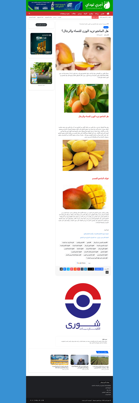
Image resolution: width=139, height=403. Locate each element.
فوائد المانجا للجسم (69, 248)
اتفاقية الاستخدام (32, 17)
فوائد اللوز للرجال (102, 248)
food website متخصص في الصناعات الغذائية (101, 385)
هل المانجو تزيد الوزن (89, 255)
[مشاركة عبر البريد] (61, 269)
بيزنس (80, 13)
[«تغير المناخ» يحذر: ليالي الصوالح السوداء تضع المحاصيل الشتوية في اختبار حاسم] (79, 360)
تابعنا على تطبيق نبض (41, 24)
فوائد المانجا (80, 248)
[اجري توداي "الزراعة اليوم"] (98, 5)
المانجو (88, 242)
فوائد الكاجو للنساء (64, 245)
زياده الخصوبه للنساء (102, 245)
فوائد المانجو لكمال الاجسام (90, 251)
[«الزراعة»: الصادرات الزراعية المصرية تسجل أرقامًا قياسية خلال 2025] (59, 360)
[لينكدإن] (85, 269)
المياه (85, 13)
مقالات (74, 13)
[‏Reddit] (75, 269)
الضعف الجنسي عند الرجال (100, 242)
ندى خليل (105, 34)
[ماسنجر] (64, 269)
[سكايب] (68, 269)
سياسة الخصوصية (48, 17)
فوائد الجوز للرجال (89, 245)
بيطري (91, 13)
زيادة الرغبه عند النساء (67, 242)
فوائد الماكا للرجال (90, 248)
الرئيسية (105, 24)
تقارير (102, 13)
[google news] (29, 400)
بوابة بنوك (109, 390)
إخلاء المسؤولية (40, 17)
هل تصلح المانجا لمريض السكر (73, 255)
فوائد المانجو (104, 251)
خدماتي (100, 24)
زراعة (97, 13)
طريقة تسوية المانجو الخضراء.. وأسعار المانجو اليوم (96, 233)
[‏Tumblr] (82, 269)
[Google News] (81, 263)
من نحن (54, 17)
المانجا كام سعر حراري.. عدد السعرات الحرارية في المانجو (94, 237)
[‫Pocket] (71, 269)
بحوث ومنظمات (65, 13)
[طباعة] (107, 272)
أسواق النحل (108, 387)
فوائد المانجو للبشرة (76, 251)
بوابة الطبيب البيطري (106, 392)
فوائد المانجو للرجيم (102, 255)
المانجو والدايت (80, 242)
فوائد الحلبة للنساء (77, 245)
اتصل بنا (59, 17)
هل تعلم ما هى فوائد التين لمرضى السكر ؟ (97, 258)
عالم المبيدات (108, 394)
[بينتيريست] (78, 269)
